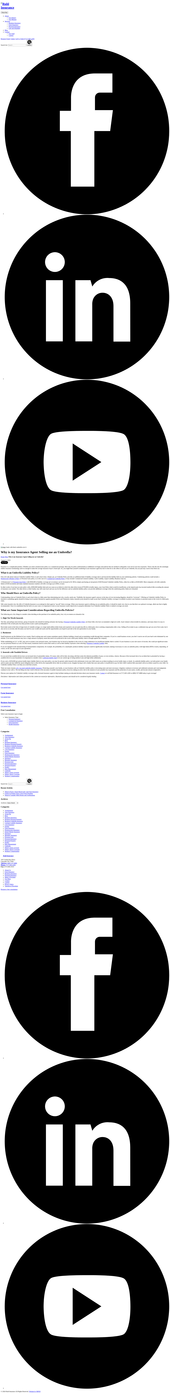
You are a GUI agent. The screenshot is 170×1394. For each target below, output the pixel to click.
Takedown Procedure (11, 886)
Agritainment (9, 735)
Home (3, 557)
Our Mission (12, 19)
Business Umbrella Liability (95, 643)
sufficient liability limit (50, 658)
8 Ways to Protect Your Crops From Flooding (19, 793)
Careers (11, 35)
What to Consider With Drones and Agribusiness (20, 795)
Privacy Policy (9, 884)
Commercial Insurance (16, 721)
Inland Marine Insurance (12, 756)
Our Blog (8, 879)
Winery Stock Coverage (12, 774)
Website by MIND (35, 1391)
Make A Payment (10, 877)
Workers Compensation (12, 776)
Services (7, 21)
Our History (12, 18)
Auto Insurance (9, 737)
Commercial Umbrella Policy (56, 578)
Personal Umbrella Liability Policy (74, 622)
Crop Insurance (9, 749)
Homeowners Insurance (12, 755)
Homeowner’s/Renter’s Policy (10, 578)
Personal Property (10, 765)
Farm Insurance (13, 25)
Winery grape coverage (12, 772)
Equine (7, 751)
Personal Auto (9, 762)
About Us (8, 870)
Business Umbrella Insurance (14, 746)
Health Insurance (14, 724)
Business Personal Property (13, 744)
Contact (7, 32)
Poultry (7, 767)
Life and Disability (14, 28)
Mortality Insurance (11, 760)
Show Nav (4, 12)
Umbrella (8, 771)
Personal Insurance (14, 26)
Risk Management (10, 769)
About (7, 16)
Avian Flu (8, 739)
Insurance (8, 758)
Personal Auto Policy (19, 582)
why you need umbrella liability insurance (29, 668)
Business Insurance (15, 23)
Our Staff (11, 34)
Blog (6, 30)
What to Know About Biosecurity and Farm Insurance (21, 792)
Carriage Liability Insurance (13, 748)
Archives (3, 803)
